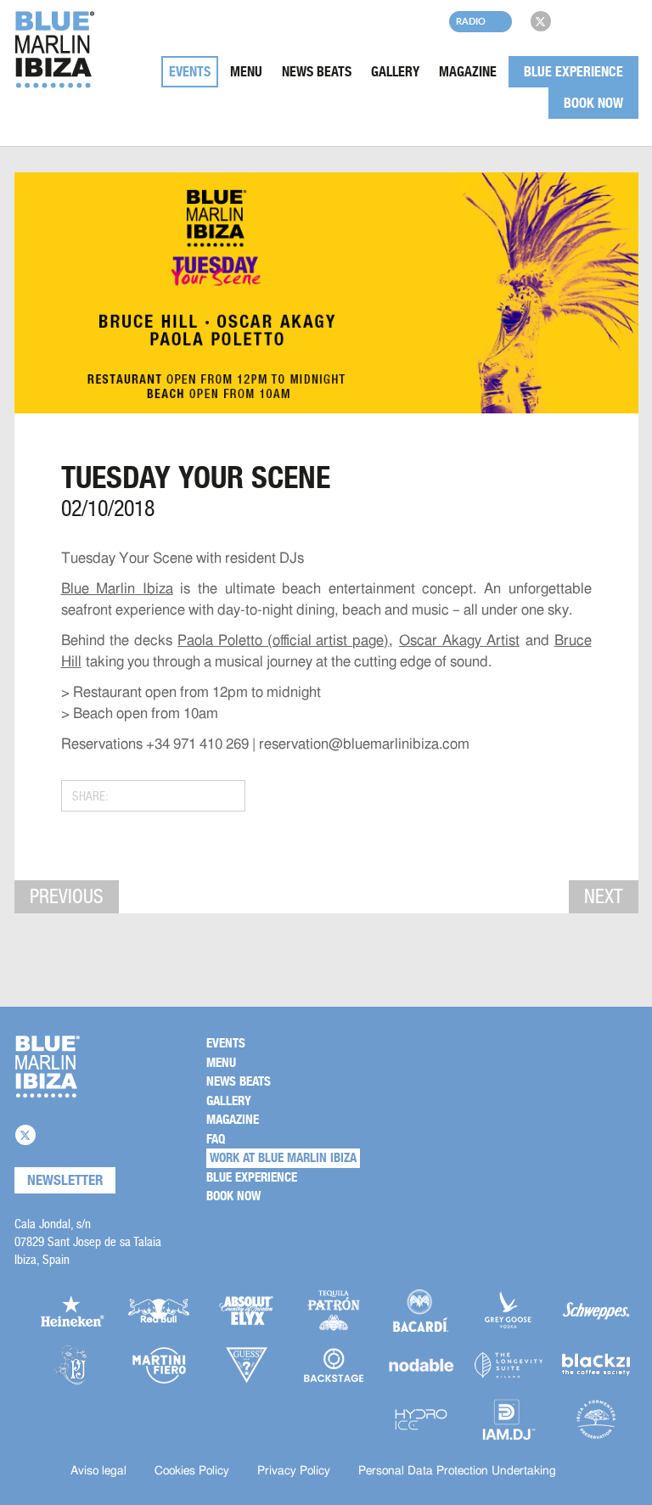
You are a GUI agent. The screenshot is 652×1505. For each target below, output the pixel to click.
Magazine (468, 72)
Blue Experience (573, 72)
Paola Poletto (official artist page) (283, 640)
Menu (246, 72)
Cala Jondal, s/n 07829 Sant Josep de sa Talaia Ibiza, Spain (87, 1241)
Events (190, 72)
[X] (541, 21)
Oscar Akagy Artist (459, 640)
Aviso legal (98, 1471)
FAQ (215, 1139)
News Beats (316, 72)
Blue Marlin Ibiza (117, 588)
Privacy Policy (293, 1471)
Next (603, 896)
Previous (67, 896)
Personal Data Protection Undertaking (457, 1471)
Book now (593, 103)
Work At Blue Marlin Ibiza (283, 1157)
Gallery (395, 72)
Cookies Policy (192, 1471)
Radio (471, 20)
